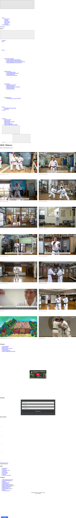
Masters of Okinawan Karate (9, 121)
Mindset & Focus (5, 487)
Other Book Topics (7, 97)
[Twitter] (10, 452)
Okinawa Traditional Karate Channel (10, 124)
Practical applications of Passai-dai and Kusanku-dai (16, 61)
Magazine (4, 40)
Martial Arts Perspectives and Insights (13, 86)
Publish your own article (6, 475)
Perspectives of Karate (11, 85)
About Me (6, 19)
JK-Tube (3, 110)
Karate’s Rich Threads (11, 88)
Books (3, 50)
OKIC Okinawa (7, 122)
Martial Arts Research (6, 486)
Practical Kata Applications (9, 58)
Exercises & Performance (6, 480)
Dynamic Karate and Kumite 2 (12, 75)
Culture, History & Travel (6, 479)
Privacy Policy (7, 22)
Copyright (6, 23)
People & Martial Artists (6, 488)
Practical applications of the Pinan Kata (13, 59)
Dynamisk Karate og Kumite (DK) (13, 73)
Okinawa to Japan (7, 71)
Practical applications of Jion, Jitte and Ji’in (14, 62)
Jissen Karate (2, 26)
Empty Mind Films (7, 119)
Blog (3, 41)
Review (3, 489)
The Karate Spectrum (10, 87)
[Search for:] (7, 142)
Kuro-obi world (7, 120)
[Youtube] (10, 435)
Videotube (4, 118)
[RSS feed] (10, 443)
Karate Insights (7, 83)
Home (3, 17)
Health (3, 481)
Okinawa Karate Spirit (8, 123)
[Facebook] (10, 426)
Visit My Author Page (6, 24)
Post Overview (7, 18)
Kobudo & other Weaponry (7, 484)
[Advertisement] (38, 361)
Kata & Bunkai (5, 482)
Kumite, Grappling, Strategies (7, 485)
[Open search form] (11, 129)
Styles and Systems (5, 490)
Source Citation (7, 21)
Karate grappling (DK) (11, 74)
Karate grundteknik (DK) (11, 72)
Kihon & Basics (5, 483)
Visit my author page (6, 470)
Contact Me (6, 20)
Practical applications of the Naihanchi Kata (14, 60)
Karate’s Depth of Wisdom (11, 84)
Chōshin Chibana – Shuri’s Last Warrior (14, 98)
